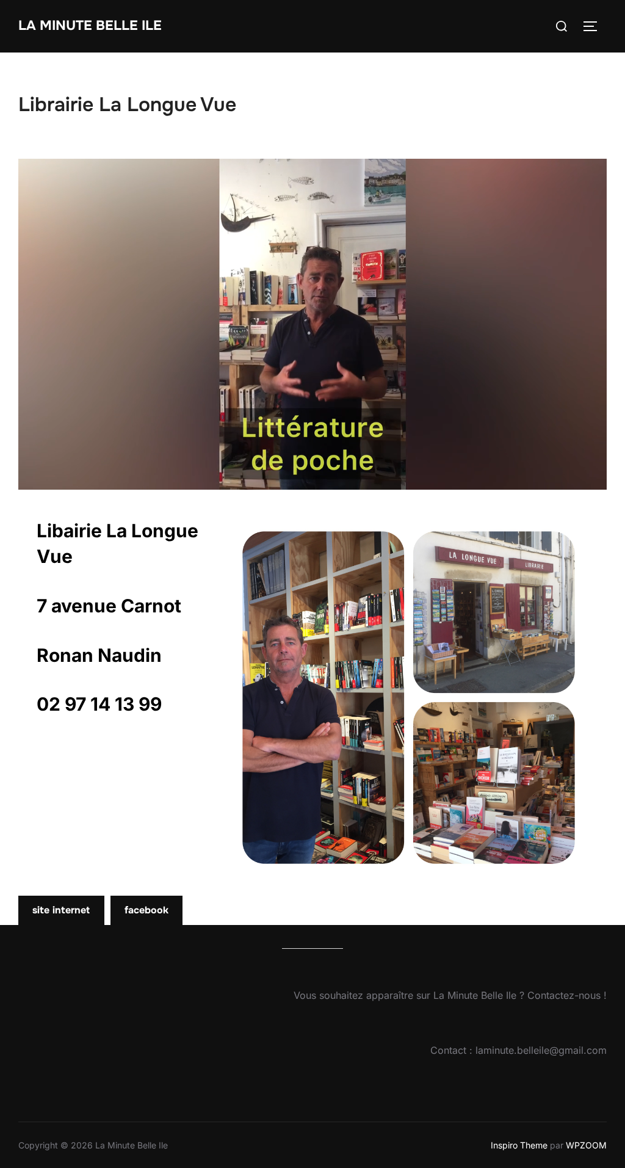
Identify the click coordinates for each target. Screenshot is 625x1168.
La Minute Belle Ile (90, 25)
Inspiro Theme (519, 1145)
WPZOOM (586, 1145)
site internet (61, 910)
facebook (146, 910)
